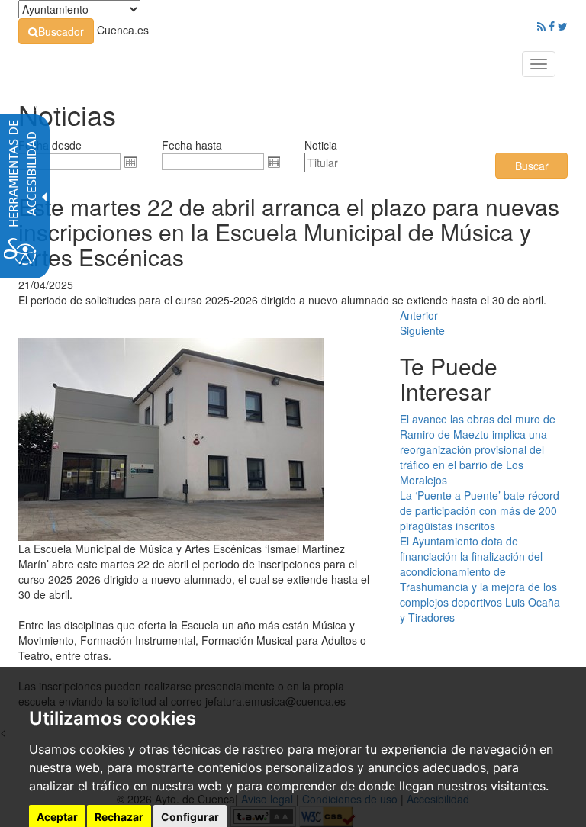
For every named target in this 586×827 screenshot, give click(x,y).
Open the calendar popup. (130, 161)
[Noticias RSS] (541, 26)
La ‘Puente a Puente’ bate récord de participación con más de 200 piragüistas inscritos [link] (479, 510)
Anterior (419, 315)
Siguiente (422, 330)
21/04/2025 (45, 284)
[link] (56, 31)
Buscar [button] (532, 165)
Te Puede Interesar (448, 378)
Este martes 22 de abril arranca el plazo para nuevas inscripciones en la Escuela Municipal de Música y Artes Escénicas (288, 231)
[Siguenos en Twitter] (563, 26)
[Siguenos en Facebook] (552, 26)
